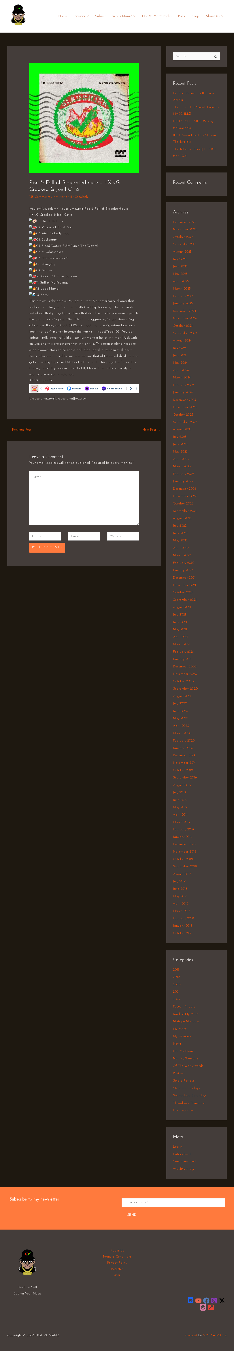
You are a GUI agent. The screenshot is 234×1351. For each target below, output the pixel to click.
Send (131, 1215)
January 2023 (183, 481)
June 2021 (180, 622)
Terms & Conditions (117, 1256)
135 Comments (39, 197)
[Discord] (190, 1300)
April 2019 (180, 815)
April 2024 (181, 370)
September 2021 (185, 600)
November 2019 (184, 763)
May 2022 (180, 540)
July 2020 (180, 703)
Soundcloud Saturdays (190, 1095)
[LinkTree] (210, 1307)
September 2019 (185, 777)
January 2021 (182, 659)
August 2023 (182, 429)
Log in (178, 1147)
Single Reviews (184, 1080)
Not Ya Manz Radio (156, 16)
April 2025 (181, 281)
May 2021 (180, 629)
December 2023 (184, 400)
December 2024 (184, 311)
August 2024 (182, 340)
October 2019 (183, 770)
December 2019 (184, 755)
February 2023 (183, 474)
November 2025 (185, 229)
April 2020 (181, 726)
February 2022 (183, 563)
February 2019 (183, 829)
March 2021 (181, 644)
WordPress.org (183, 1169)
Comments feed (184, 1161)
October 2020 (183, 681)
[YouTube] (198, 1300)
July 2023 (179, 437)
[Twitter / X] (222, 1300)
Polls (181, 16)
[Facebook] (206, 1300)
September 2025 (185, 244)
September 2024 (185, 333)
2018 (176, 969)
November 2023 (185, 407)
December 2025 (184, 222)
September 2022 (185, 511)
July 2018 (179, 881)
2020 (177, 984)
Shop (195, 16)
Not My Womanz (185, 1058)
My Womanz (182, 1036)
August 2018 (182, 874)
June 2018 (180, 889)
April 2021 (180, 637)
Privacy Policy (117, 1262)
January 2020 (183, 748)
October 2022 (183, 503)
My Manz (60, 197)
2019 (176, 977)
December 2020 (185, 666)
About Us (213, 16)
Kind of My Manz (186, 1014)
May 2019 (180, 807)
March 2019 (181, 822)
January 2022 (183, 570)
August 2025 (182, 252)
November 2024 (185, 318)
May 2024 (180, 363)
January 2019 (182, 837)
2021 (176, 992)
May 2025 (180, 274)
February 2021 (183, 652)
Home (62, 16)
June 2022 (180, 533)
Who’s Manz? (122, 16)
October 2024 (183, 326)
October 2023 (183, 414)
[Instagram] (214, 1300)
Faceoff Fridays (184, 1006)
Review (178, 1073)
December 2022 (184, 489)
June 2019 (180, 800)
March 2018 (181, 911)
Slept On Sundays (186, 1088)
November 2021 (184, 585)
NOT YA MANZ (19, 27)
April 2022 (181, 548)
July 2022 (179, 526)
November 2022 (185, 496)
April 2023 (181, 459)
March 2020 (182, 733)
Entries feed (182, 1154)
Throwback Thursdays (189, 1103)
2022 (176, 999)
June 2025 (180, 266)
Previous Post (19, 429)
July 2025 (179, 259)
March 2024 (182, 377)
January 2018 (182, 926)
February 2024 (183, 385)
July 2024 (179, 348)
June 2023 (180, 444)
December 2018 (184, 844)
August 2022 (182, 518)
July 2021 (179, 614)
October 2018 (183, 859)
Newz (177, 1044)
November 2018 (184, 851)
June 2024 (180, 355)
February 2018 (183, 918)
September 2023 (185, 422)
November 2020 (185, 674)
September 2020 (185, 688)
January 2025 (183, 303)
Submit (100, 16)
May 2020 (180, 718)
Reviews (79, 16)
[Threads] (203, 1307)
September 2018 (185, 866)
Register (117, 1269)
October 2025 (183, 237)
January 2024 (183, 392)
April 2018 (180, 903)
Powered (191, 1335)
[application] (87, 16)
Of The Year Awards (188, 1066)
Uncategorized (183, 1110)
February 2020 (184, 740)
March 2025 (182, 288)
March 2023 (182, 466)
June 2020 (180, 711)
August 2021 (182, 607)
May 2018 (180, 896)
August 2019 (182, 785)
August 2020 (182, 696)
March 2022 (182, 555)
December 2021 (184, 577)
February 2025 (183, 296)
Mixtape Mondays (186, 1021)
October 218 (182, 933)
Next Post (151, 429)
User (117, 1275)
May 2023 (180, 451)
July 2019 (179, 792)
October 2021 (183, 592)
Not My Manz (183, 1051)
